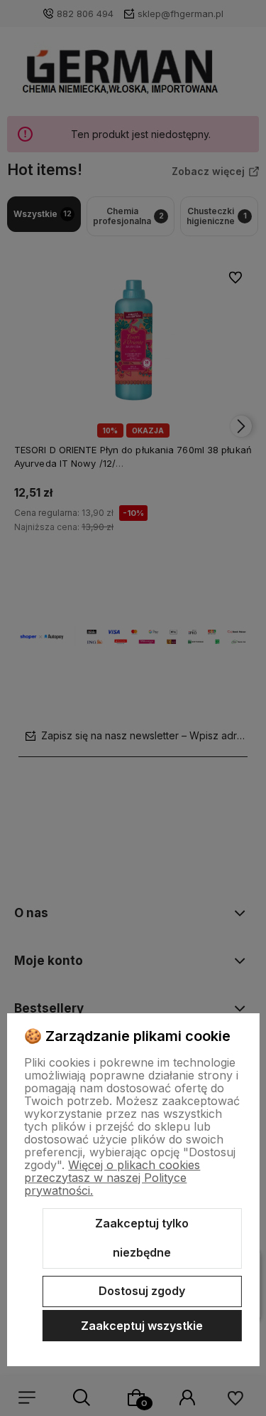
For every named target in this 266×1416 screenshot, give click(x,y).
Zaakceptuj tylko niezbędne (142, 1238)
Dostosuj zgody (142, 1291)
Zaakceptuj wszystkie (142, 1326)
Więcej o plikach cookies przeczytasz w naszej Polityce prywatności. (112, 1178)
